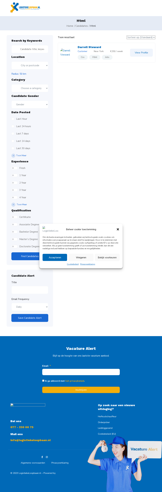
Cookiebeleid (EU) (107, 433)
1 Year (22, 175)
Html (94, 57)
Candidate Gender (25, 96)
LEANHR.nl (61, 473)
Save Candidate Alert (30, 318)
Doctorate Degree (29, 246)
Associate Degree (29, 224)
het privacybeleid (74, 380)
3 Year (22, 190)
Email (45, 365)
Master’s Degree (28, 239)
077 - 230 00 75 (21, 427)
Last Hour (21, 118)
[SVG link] (25, 7)
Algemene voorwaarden (33, 462)
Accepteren (55, 257)
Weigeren (81, 257)
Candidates (81, 26)
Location (18, 56)
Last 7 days (22, 133)
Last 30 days (23, 148)
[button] (117, 229)
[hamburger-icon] (144, 8)
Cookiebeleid (73, 264)
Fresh (22, 168)
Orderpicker (104, 422)
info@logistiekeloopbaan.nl (30, 440)
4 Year (22, 197)
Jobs (107, 57)
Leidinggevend (105, 428)
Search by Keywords (26, 40)
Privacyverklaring (87, 264)
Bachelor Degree (28, 231)
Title (14, 282)
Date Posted (20, 112)
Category (18, 79)
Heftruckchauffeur (107, 416)
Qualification (21, 210)
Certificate (25, 217)
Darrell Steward (89, 47)
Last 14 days (23, 141)
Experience (19, 161)
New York (99, 51)
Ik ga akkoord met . (65, 380)
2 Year (22, 182)
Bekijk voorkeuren (107, 257)
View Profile (141, 52)
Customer (82, 51)
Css (82, 57)
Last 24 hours (23, 126)
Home (69, 26)
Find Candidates (30, 256)
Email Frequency (20, 299)
